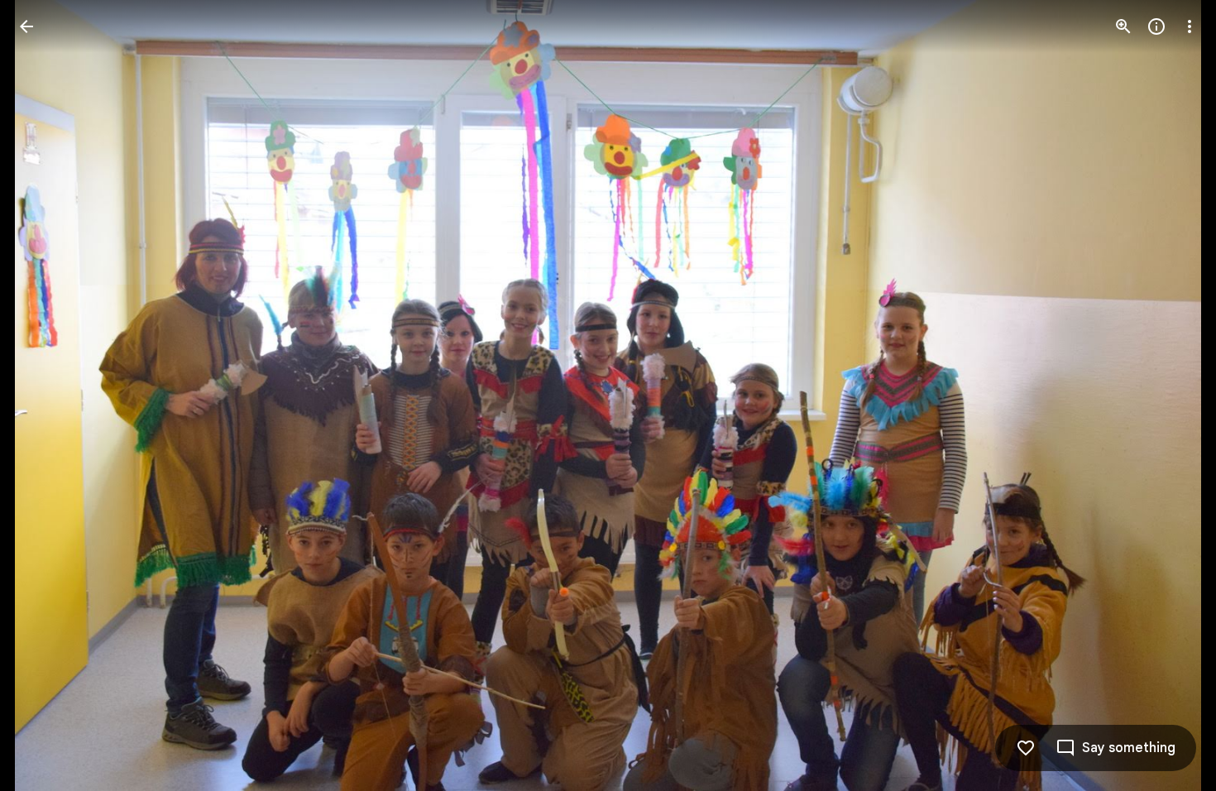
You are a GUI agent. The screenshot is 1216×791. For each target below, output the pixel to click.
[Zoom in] (1123, 26)
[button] (46, 395)
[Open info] (1156, 26)
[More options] (1189, 26)
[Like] (1026, 748)
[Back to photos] (26, 26)
